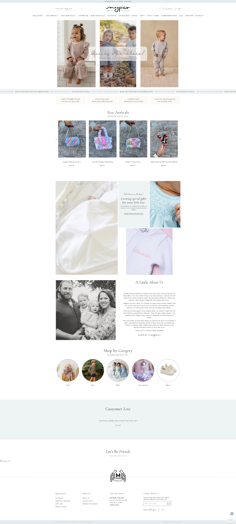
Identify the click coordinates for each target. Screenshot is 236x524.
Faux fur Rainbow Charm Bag (102, 162)
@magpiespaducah (118, 456)
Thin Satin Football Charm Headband (164, 162)
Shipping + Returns (62, 501)
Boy (92, 385)
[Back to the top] (231, 513)
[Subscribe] (168, 503)
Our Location (88, 501)
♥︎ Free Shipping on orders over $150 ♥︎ (118, 1)
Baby (118, 385)
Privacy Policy (61, 507)
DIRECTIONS (114, 505)
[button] (179, 140)
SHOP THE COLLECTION (133, 214)
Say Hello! (59, 498)
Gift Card (59, 504)
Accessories (143, 385)
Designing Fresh (175, 522)
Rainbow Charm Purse (133, 162)
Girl (68, 385)
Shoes (168, 385)
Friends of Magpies (90, 504)
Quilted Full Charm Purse (72, 162)
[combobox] (69, 9)
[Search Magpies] (81, 9)
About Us (86, 498)
